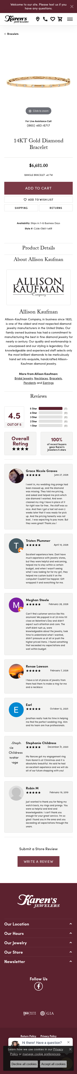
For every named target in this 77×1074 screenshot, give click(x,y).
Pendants (30, 383)
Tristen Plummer (38, 540)
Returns (56, 208)
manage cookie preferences (41, 1054)
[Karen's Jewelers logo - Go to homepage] (16, 19)
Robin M (32, 788)
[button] (52, 19)
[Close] (71, 6)
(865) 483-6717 (38, 125)
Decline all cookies (24, 1064)
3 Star (33, 417)
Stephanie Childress (41, 742)
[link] (37, 19)
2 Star (33, 421)
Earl (29, 704)
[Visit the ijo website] (29, 1013)
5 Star (33, 408)
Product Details (38, 248)
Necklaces (41, 378)
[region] (38, 82)
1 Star (33, 425)
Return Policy (28, 1036)
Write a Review (38, 861)
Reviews (38, 397)
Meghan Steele (37, 599)
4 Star (33, 412)
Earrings (48, 383)
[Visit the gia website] (47, 1013)
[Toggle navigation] (70, 19)
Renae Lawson (37, 666)
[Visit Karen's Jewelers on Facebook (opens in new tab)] (38, 986)
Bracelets (13, 33)
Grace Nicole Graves (41, 470)
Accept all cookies (53, 1064)
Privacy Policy (48, 1036)
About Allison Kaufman (38, 260)
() (65, 408)
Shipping (21, 208)
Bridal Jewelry (24, 378)
